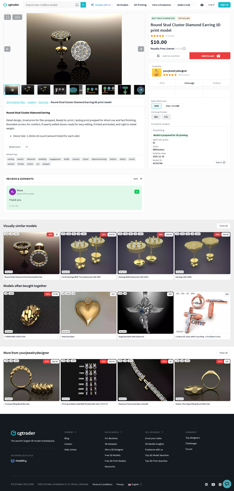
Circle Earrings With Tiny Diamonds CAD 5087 (81, 277)
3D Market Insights (154, 443)
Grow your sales (153, 438)
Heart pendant (68, 336)
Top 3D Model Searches (157, 455)
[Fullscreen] (7, 17)
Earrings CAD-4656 (184, 277)
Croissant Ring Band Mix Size (17, 404)
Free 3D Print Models (115, 460)
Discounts (110, 466)
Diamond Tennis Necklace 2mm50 (133, 404)
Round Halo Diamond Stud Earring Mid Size (23, 277)
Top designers (193, 437)
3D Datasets (111, 443)
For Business (111, 438)
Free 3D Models (112, 455)
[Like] (162, 93)
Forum (189, 449)
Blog (66, 438)
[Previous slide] (7, 49)
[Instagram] (220, 484)
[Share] (216, 93)
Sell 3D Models (152, 432)
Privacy (120, 484)
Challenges (191, 443)
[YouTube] (213, 484)
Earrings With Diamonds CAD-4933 (133, 277)
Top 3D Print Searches (156, 460)
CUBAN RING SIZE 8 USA (15, 336)
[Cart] (202, 5)
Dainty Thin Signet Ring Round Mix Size (193, 404)
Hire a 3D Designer (114, 449)
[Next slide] (141, 49)
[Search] (83, 5)
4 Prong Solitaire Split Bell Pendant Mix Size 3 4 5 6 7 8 (85, 404)
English (133, 484)
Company (68, 432)
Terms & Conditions (102, 484)
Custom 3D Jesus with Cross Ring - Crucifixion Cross (198, 336)
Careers (68, 443)
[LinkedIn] (206, 484)
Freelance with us (154, 449)
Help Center (70, 449)
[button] (77, 5)
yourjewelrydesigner (175, 70)
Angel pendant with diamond (131, 336)
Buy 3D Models (112, 432)
